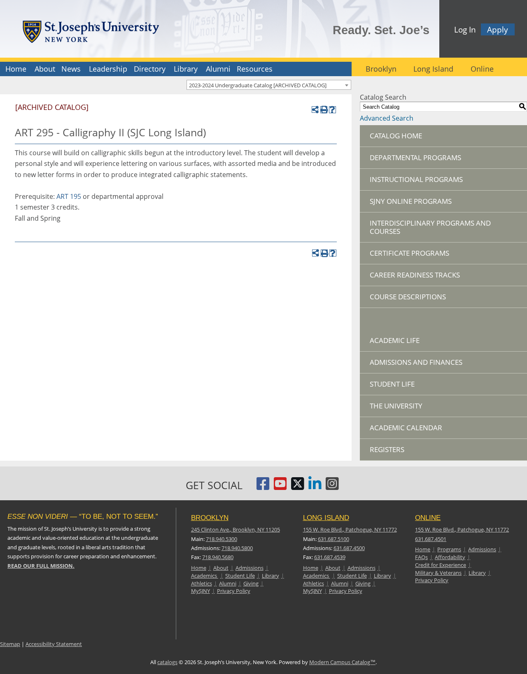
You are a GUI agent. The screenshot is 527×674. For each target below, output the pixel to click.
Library (186, 69)
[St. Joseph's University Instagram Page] (332, 487)
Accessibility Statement (54, 644)
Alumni (218, 69)
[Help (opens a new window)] (332, 109)
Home (15, 69)
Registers (387, 449)
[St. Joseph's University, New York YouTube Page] (280, 487)
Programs (449, 549)
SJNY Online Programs (411, 201)
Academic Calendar (406, 427)
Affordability (450, 557)
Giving (251, 583)
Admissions (250, 567)
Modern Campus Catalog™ (342, 662)
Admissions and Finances (416, 362)
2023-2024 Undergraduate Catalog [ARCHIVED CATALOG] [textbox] (257, 85)
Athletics (201, 583)
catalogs (167, 662)
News (71, 69)
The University (396, 405)
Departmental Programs (415, 157)
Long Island (433, 69)
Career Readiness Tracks (415, 275)
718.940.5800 (237, 548)
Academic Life (395, 340)
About (45, 69)
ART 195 (68, 196)
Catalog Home (396, 135)
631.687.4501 (430, 539)
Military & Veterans (438, 572)
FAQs (421, 557)
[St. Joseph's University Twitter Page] (297, 487)
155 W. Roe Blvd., (350, 529)
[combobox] (269, 85)
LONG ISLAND (326, 518)
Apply (497, 29)
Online (482, 69)
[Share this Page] (315, 109)
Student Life (392, 384)
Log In (465, 29)
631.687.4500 (349, 548)
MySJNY (200, 591)
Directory (150, 69)
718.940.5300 (221, 539)
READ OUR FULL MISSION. (41, 565)
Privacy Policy (233, 591)
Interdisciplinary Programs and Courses (430, 227)
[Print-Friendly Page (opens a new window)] (323, 109)
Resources (255, 69)
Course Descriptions (408, 296)
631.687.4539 (329, 557)
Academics (204, 575)
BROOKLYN (210, 518)
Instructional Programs (416, 179)
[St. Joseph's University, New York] (90, 30)
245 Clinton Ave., (235, 529)
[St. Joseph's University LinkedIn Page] (315, 487)
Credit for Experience (440, 565)
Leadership (108, 69)
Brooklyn (381, 69)
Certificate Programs (409, 253)
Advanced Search (386, 118)
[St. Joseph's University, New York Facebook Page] (263, 487)
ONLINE (428, 518)
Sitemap (10, 644)
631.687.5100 (333, 539)
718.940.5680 (217, 557)
